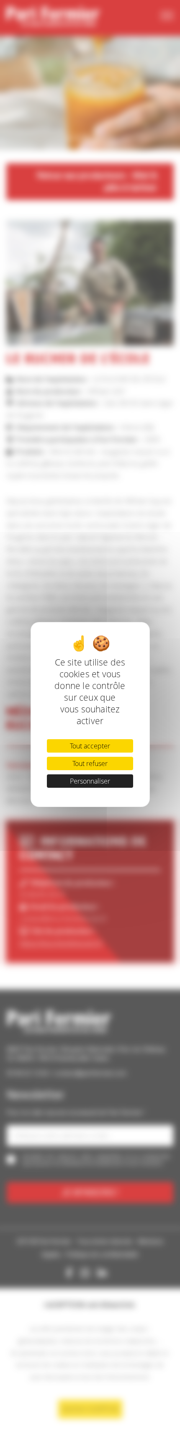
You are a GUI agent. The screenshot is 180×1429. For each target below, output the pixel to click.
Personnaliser (90, 781)
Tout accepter (90, 745)
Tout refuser (90, 763)
